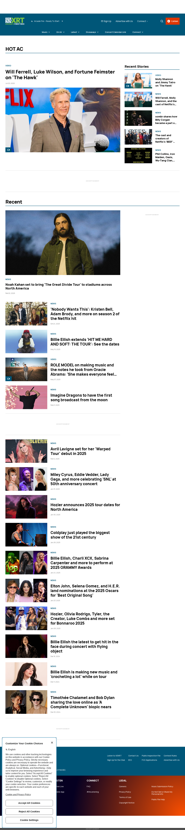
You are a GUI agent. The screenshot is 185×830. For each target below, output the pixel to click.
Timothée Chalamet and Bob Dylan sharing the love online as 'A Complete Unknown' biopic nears (83, 702)
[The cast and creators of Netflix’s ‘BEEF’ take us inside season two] (138, 137)
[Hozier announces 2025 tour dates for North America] (26, 507)
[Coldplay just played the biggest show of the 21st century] (26, 534)
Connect (136, 32)
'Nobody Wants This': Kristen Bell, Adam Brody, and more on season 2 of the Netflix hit (85, 314)
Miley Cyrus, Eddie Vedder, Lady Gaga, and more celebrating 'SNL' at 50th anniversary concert (83, 479)
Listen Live (59, 786)
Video (8, 66)
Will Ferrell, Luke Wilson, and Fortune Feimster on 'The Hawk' (60, 74)
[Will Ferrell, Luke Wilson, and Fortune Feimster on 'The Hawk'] (62, 120)
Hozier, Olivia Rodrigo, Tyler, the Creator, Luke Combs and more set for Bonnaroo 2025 (83, 618)
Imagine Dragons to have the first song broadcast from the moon (81, 397)
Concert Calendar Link (115, 32)
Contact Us (133, 756)
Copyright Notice (126, 803)
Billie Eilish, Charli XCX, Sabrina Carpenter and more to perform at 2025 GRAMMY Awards (82, 563)
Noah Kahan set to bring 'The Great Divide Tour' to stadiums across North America (58, 286)
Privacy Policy (125, 792)
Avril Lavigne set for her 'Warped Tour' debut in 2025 (81, 451)
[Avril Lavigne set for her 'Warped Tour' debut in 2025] (26, 451)
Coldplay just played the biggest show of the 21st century (80, 535)
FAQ (88, 786)
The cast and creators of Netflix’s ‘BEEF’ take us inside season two (164, 142)
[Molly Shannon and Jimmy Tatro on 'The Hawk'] (138, 80)
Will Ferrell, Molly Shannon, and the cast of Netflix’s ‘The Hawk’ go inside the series (166, 104)
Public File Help (158, 799)
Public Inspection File (151, 756)
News (158, 94)
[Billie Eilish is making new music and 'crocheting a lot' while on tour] (26, 674)
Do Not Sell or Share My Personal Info (162, 793)
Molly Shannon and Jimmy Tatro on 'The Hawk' (165, 82)
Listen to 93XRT (114, 756)
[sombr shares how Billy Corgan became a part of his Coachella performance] (138, 118)
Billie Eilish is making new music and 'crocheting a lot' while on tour (84, 674)
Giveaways (91, 32)
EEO (130, 760)
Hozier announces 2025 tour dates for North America (85, 507)
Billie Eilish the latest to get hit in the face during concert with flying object (84, 646)
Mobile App (59, 792)
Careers (122, 786)
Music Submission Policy (162, 786)
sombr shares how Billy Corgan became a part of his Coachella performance (166, 123)
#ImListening (93, 792)
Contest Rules (170, 756)
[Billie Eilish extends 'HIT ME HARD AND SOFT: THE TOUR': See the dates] (26, 341)
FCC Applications (149, 760)
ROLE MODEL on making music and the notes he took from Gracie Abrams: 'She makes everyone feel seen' (82, 371)
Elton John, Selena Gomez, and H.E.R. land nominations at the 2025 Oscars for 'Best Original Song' (85, 590)
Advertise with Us (124, 21)
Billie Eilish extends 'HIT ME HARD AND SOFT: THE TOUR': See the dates (85, 342)
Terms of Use (125, 797)
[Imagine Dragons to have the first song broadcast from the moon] (26, 397)
